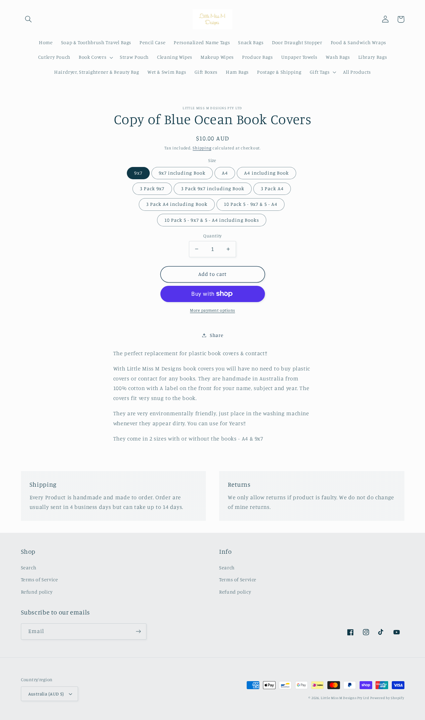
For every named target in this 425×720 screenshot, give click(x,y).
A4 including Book (266, 173)
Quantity (212, 235)
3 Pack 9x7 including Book (212, 188)
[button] (28, 19)
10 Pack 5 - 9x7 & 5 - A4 (250, 204)
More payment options (212, 310)
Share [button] (216, 335)
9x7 (138, 173)
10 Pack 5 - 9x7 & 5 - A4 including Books (211, 219)
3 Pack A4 (272, 188)
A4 (225, 173)
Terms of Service (39, 579)
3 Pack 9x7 (152, 188)
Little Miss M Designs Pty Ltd (345, 698)
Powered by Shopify (387, 698)
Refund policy (37, 592)
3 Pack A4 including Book (177, 204)
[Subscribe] (138, 631)
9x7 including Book (182, 173)
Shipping (202, 147)
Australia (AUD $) (46, 693)
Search (29, 567)
